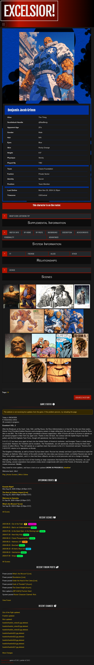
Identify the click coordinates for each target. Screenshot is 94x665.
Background (52, 232)
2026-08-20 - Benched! (10, 545)
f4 (8, 392)
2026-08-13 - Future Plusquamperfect (15, 538)
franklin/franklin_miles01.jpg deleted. (15, 623)
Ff (10, 254)
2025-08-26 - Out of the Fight (12, 524)
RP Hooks (27, 232)
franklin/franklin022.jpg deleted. (13, 637)
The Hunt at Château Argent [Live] (15, 492)
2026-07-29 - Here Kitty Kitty (12, 535)
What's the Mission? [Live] (12, 504)
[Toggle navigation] (3, 24)
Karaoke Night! (8, 487)
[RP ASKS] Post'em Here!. (22, 591)
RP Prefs (39, 232)
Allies (53, 254)
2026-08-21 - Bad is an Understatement (16, 527)
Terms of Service (7, 663)
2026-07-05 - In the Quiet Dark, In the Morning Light (20, 531)
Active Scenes (12, 474)
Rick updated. (7, 619)
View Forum (6, 600)
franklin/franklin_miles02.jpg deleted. (15, 630)
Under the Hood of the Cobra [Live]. (25, 581)
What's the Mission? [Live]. (22, 574)
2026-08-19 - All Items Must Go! (13, 549)
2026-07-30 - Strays (9, 556)
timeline (67, 468)
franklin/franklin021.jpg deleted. (13, 633)
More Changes (7, 653)
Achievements (82, 232)
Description (67, 232)
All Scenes (6, 562)
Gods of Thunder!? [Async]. (22, 584)
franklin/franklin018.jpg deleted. (13, 640)
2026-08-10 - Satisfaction (11, 552)
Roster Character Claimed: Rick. (25, 594)
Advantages (53, 237)
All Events (6, 512)
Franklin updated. (8, 616)
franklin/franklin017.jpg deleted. (13, 647)
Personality (9, 237)
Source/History (82, 397)
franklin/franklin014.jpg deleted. (13, 644)
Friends (31, 254)
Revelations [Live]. (19, 577)
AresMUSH (5, 660)
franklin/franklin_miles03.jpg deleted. (15, 626)
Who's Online (23, 474)
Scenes (12, 270)
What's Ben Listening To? (19, 216)
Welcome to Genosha (10, 498)
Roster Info (14, 232)
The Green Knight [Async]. (22, 588)
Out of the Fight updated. (11, 612)
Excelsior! (29, 11)
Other (74, 254)
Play (4, 474)
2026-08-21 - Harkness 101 (12, 542)
